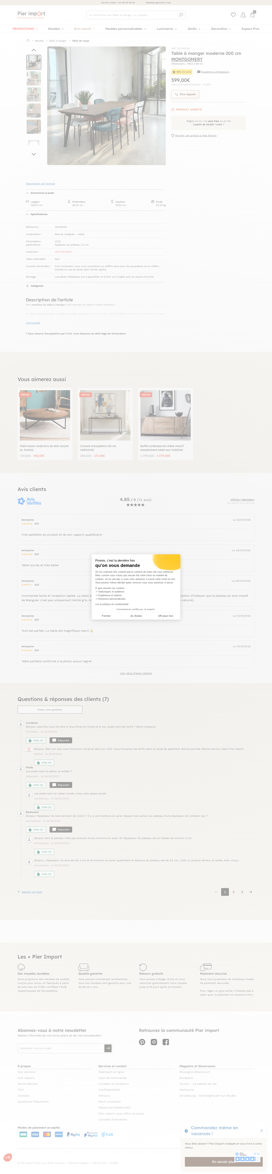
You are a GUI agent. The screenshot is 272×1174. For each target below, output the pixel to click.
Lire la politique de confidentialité (112, 604)
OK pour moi (165, 615)
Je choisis (136, 615)
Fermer (106, 615)
